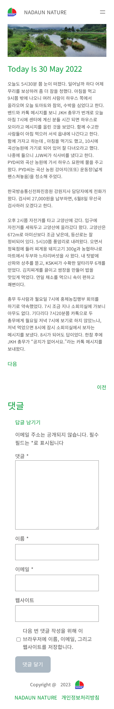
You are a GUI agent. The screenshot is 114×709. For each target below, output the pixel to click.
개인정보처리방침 (80, 697)
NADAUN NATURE (45, 12)
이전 (101, 387)
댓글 (22, 456)
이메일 (24, 569)
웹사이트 (24, 600)
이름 (22, 538)
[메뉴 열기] (102, 12)
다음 (12, 363)
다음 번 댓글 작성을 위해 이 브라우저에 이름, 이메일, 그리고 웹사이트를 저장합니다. (57, 639)
